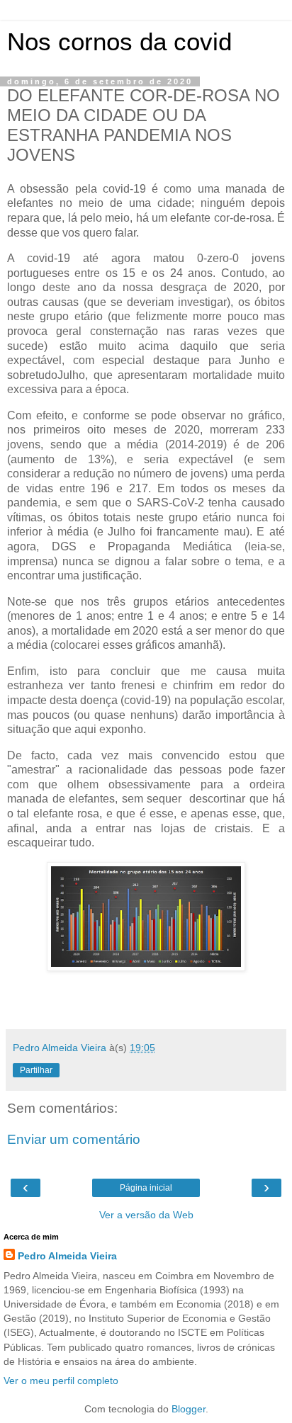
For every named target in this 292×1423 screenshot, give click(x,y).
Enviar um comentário (73, 1139)
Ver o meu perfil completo (61, 1380)
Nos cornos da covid (119, 41)
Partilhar (36, 1070)
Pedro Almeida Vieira (67, 1256)
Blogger (189, 1409)
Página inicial (146, 1188)
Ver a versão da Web (146, 1214)
